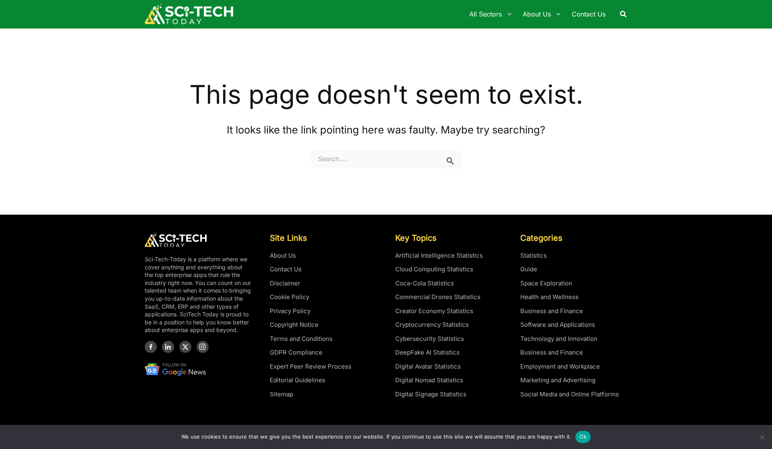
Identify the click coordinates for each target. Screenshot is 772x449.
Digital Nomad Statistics (429, 380)
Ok (583, 436)
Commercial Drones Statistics (437, 297)
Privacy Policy (290, 311)
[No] (762, 437)
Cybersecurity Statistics (429, 338)
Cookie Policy (289, 297)
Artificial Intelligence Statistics (439, 255)
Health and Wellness (549, 297)
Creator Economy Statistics (434, 311)
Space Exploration (546, 283)
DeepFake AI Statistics (427, 352)
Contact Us (286, 269)
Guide (528, 269)
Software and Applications (557, 324)
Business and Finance (551, 311)
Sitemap (281, 394)
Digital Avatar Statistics (428, 366)
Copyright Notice (294, 324)
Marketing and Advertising (557, 380)
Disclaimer (285, 283)
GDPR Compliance (296, 352)
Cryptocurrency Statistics (432, 324)
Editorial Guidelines (297, 380)
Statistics (533, 255)
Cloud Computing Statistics (434, 269)
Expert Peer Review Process (310, 366)
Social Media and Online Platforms (569, 394)
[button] (623, 14)
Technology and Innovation (558, 338)
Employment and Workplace (560, 366)
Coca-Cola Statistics (424, 283)
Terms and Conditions (301, 338)
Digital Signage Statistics (430, 394)
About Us (283, 255)
